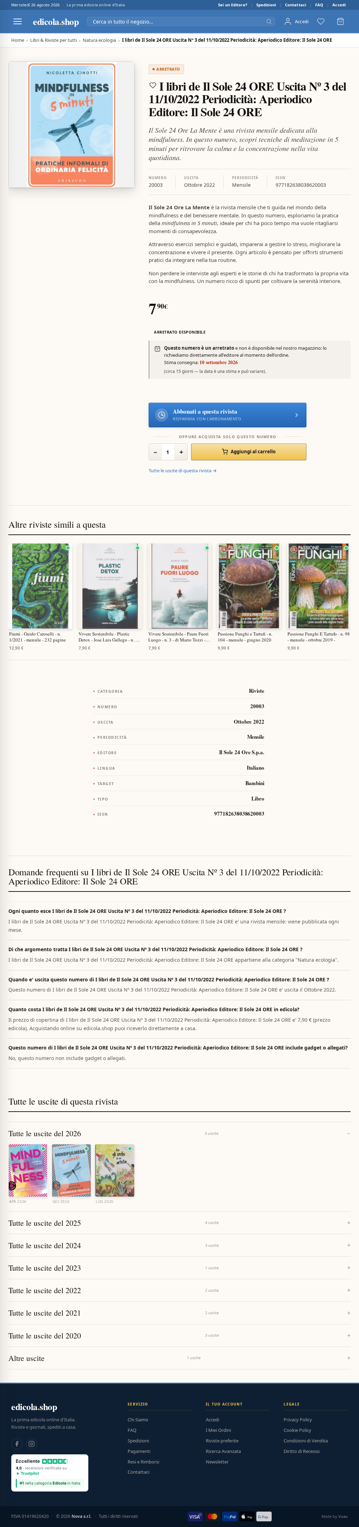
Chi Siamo (138, 1419)
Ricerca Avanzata (223, 1451)
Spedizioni (266, 4)
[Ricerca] (269, 21)
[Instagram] (31, 1443)
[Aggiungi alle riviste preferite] (153, 85)
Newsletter (217, 1462)
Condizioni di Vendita (306, 1440)
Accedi (339, 4)
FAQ (319, 4)
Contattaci (295, 4)
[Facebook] (16, 1443)
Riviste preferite (222, 1440)
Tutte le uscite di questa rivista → (183, 470)
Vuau (343, 1516)
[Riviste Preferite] (320, 21)
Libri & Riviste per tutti (53, 40)
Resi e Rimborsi (143, 1462)
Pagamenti (139, 1451)
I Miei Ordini (218, 1430)
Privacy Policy (298, 1419)
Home (17, 40)
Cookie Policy (297, 1430)
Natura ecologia (99, 40)
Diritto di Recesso (302, 1451)
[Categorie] (17, 21)
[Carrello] (340, 21)
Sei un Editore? (232, 4)
